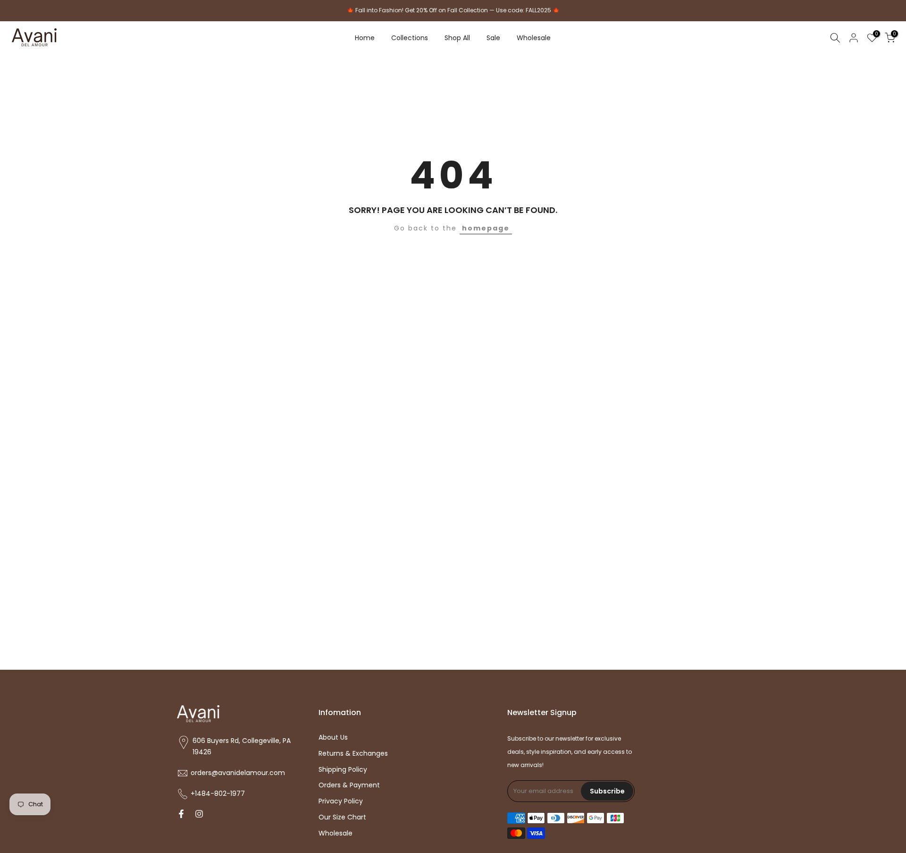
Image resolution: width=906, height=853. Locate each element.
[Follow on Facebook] (181, 814)
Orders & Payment (349, 785)
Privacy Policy (341, 801)
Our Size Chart (342, 817)
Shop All (457, 38)
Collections (409, 38)
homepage (486, 228)
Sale (493, 38)
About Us (333, 737)
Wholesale (534, 38)
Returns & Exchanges (353, 753)
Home (365, 38)
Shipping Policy (343, 769)
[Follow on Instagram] (199, 814)
